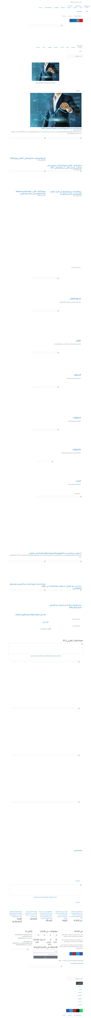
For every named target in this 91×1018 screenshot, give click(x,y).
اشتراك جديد (70, 5)
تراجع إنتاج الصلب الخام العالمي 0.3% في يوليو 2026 (28, 158)
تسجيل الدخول (78, 5)
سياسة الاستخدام (77, 16)
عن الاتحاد (73, 47)
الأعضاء (62, 47)
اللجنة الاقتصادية (48, 7)
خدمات (43, 47)
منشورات (76, 449)
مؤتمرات (49, 47)
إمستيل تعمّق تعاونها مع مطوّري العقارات (30, 614)
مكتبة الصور (78, 850)
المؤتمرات (56, 7)
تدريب (78, 480)
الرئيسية (79, 47)
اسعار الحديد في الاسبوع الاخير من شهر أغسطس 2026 (61, 128)
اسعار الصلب (75, 298)
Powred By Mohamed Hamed (77, 963)
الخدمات (40, 7)
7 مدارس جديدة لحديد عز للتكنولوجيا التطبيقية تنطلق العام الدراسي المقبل (55, 553)
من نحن (69, 16)
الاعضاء (77, 375)
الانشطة (56, 47)
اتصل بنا (63, 16)
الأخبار (67, 47)
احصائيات (77, 417)
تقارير (78, 340)
